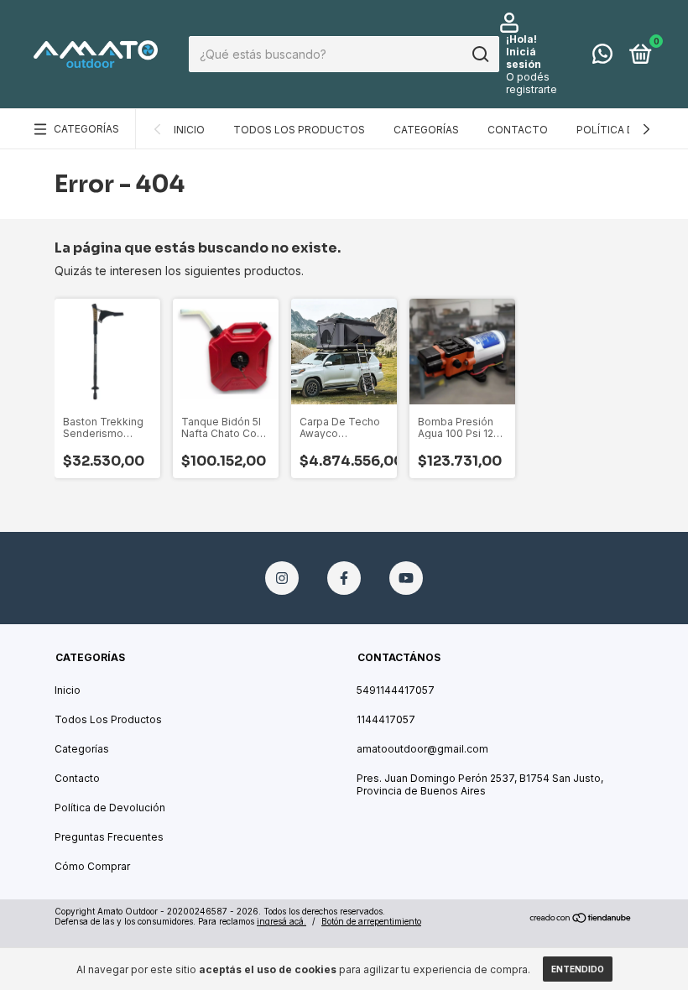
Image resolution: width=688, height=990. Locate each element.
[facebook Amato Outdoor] (344, 578)
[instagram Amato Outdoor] (282, 578)
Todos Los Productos (299, 129)
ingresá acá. (281, 921)
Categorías (86, 128)
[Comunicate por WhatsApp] (602, 57)
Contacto (517, 129)
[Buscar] (479, 54)
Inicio (189, 129)
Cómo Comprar (92, 866)
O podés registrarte (531, 83)
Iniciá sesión (523, 57)
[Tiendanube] (581, 918)
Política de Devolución (110, 807)
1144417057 (386, 719)
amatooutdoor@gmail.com (422, 748)
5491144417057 (396, 690)
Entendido (577, 969)
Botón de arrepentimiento (371, 921)
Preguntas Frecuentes (109, 837)
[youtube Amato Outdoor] (406, 578)
